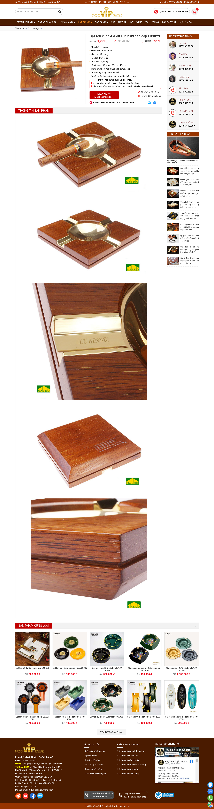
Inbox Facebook (210, 790)
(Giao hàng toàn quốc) (104, 95)
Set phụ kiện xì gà (26, 22)
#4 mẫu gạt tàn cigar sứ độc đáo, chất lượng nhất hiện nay (189, 216)
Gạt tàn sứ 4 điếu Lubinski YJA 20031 (107, 717)
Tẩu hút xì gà (152, 22)
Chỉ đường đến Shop (150, 92)
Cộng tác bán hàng (93, 769)
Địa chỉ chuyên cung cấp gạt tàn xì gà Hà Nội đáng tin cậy (189, 171)
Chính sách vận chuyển (129, 760)
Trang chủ (19, 28)
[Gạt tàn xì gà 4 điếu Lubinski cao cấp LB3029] (50, 69)
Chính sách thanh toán (129, 755)
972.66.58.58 (210, 802)
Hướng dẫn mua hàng (151, 96)
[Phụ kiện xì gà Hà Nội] (107, 11)
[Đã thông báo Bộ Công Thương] (164, 795)
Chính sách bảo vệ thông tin (131, 751)
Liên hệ (42, 2)
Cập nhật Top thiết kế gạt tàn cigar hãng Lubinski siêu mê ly (189, 204)
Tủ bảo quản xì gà (47, 22)
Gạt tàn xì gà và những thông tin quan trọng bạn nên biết (189, 249)
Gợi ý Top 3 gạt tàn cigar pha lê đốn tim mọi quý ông (189, 260)
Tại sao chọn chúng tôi (95, 773)
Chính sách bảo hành (128, 769)
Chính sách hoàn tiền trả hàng (132, 764)
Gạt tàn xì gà (85, 22)
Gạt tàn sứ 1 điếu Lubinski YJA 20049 (70, 668)
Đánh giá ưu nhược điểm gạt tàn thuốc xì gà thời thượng (189, 182)
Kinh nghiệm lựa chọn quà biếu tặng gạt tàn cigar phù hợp (189, 227)
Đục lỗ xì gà (185, 22)
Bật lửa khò (136, 22)
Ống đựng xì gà (118, 22)
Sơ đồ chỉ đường (92, 760)
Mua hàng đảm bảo (94, 764)
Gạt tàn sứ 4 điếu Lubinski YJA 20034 (144, 717)
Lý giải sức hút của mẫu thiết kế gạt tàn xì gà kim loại (189, 238)
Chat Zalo (209, 796)
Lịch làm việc (91, 755)
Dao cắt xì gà (169, 22)
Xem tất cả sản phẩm (111, 732)
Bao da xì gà (101, 22)
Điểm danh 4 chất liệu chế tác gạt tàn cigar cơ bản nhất (189, 193)
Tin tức (33, 2)
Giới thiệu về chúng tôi (95, 751)
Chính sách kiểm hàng (129, 773)
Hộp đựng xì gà (67, 22)
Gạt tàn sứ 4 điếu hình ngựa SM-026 (32, 668)
